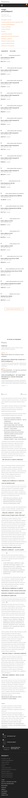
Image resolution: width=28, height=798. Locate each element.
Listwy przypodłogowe (8, 24)
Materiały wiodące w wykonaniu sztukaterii (13, 437)
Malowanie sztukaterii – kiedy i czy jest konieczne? (15, 439)
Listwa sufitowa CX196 (7, 221)
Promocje (4, 793)
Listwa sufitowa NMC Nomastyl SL (10, 145)
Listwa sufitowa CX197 (7, 233)
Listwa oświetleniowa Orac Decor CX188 (11, 271)
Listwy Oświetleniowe (7, 43)
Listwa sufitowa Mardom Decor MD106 (11, 208)
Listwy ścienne (5, 29)
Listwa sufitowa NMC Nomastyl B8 (10, 82)
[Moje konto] (23, 5)
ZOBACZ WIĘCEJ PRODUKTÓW (13, 309)
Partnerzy (4, 791)
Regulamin (4, 785)
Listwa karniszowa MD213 (7, 57)
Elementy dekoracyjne (7, 41)
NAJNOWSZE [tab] (4, 51)
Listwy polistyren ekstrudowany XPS (12, 22)
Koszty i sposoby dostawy (8, 781)
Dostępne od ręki (6, 19)
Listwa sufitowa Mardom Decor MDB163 (11, 195)
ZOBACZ (3, 352)
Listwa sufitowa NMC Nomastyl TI (10, 158)
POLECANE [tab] (13, 51)
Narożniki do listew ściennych (10, 36)
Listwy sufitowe (6, 27)
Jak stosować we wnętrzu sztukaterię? (12, 418)
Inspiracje (4, 346)
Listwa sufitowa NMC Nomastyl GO (10, 95)
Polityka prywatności (7, 783)
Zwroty (3, 789)
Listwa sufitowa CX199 (7, 246)
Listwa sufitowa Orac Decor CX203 (10, 258)
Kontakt (3, 787)
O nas (3, 779)
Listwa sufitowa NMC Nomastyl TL (10, 170)
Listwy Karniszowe (6, 34)
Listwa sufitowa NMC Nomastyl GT (10, 120)
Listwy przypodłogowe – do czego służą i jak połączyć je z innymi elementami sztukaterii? (13, 376)
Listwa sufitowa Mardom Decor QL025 (11, 283)
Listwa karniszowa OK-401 (8, 183)
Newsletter (4, 795)
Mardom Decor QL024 (6, 296)
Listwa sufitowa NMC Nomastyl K (9, 133)
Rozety (3, 31)
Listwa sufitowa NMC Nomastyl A (9, 70)
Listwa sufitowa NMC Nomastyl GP (10, 108)
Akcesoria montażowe (7, 45)
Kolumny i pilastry (6, 38)
